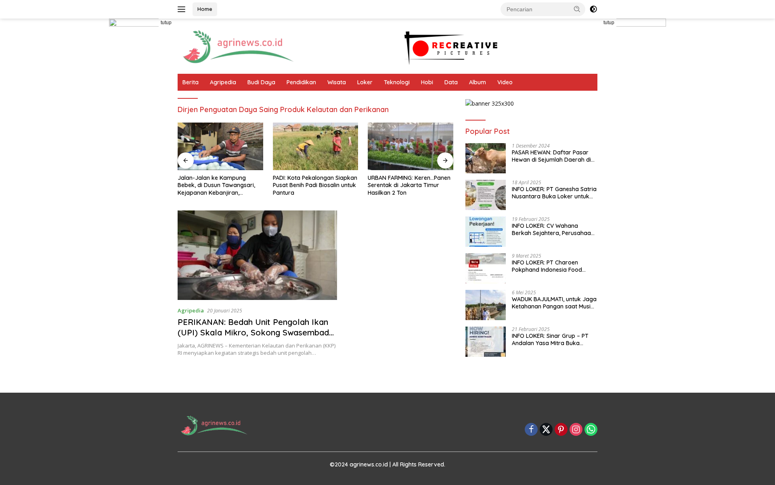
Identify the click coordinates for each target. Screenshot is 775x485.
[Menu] (183, 9)
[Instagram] (576, 430)
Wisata (336, 82)
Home (204, 9)
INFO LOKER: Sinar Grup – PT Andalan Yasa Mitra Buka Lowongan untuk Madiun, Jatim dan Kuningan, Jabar (554, 339)
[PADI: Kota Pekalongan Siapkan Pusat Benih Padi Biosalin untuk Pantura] (239, 147)
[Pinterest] (561, 430)
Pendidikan (301, 82)
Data (451, 82)
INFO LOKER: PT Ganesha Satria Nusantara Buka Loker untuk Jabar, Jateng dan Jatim (554, 192)
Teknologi (397, 82)
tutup (166, 22)
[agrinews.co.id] (238, 45)
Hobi (427, 82)
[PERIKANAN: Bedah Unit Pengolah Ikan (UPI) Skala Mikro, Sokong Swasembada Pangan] (257, 255)
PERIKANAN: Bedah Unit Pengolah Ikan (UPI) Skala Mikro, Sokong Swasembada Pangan (256, 332)
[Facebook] (531, 430)
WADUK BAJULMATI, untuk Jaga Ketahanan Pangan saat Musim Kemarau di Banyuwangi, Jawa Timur (554, 303)
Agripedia (223, 82)
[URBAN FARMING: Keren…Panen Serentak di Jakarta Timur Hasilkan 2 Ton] (334, 147)
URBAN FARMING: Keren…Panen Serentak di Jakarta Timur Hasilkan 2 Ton (332, 185)
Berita (190, 82)
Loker (365, 82)
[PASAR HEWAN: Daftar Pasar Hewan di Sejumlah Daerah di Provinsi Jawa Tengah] (485, 158)
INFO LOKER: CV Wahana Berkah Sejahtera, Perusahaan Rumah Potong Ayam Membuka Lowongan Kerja (553, 229)
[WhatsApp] (590, 430)
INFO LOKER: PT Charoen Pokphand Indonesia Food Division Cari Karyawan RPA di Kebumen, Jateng (552, 266)
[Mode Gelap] (593, 9)
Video (505, 82)
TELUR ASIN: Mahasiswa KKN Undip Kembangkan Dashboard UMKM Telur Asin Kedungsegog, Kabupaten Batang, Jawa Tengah (425, 185)
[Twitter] (546, 430)
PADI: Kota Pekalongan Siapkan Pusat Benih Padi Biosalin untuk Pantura (239, 185)
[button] (577, 8)
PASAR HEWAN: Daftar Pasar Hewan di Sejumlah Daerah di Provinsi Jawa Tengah (551, 156)
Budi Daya (261, 82)
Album (477, 82)
